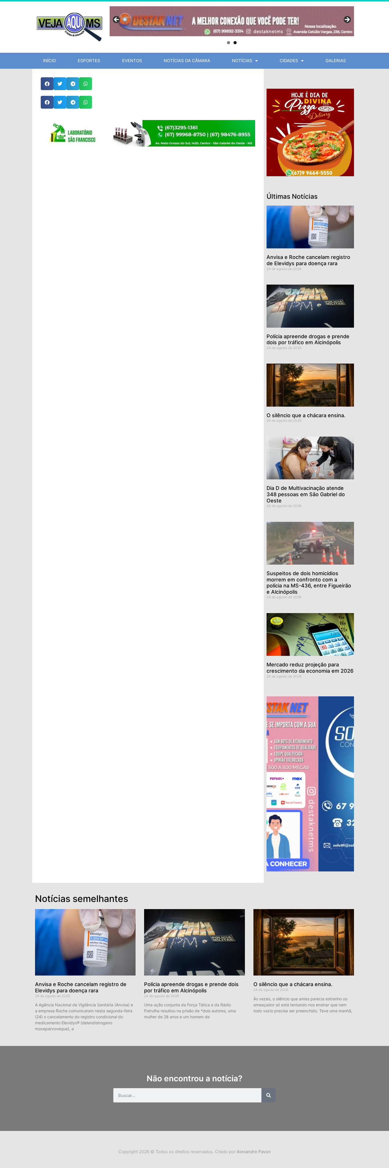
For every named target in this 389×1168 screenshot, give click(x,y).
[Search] (268, 1095)
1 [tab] (228, 42)
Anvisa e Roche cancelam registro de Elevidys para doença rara (308, 260)
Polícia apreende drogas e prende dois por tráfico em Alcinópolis (308, 339)
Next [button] (347, 20)
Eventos (132, 60)
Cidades (289, 60)
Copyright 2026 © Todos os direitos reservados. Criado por (194, 1151)
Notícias (242, 60)
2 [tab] (235, 42)
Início (49, 60)
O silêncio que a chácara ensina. (306, 415)
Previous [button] (116, 20)
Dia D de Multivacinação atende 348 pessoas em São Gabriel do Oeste (306, 494)
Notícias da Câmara (187, 60)
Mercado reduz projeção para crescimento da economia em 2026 (310, 668)
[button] (47, 83)
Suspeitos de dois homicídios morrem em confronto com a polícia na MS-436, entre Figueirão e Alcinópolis (309, 582)
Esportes (89, 60)
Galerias (335, 60)
